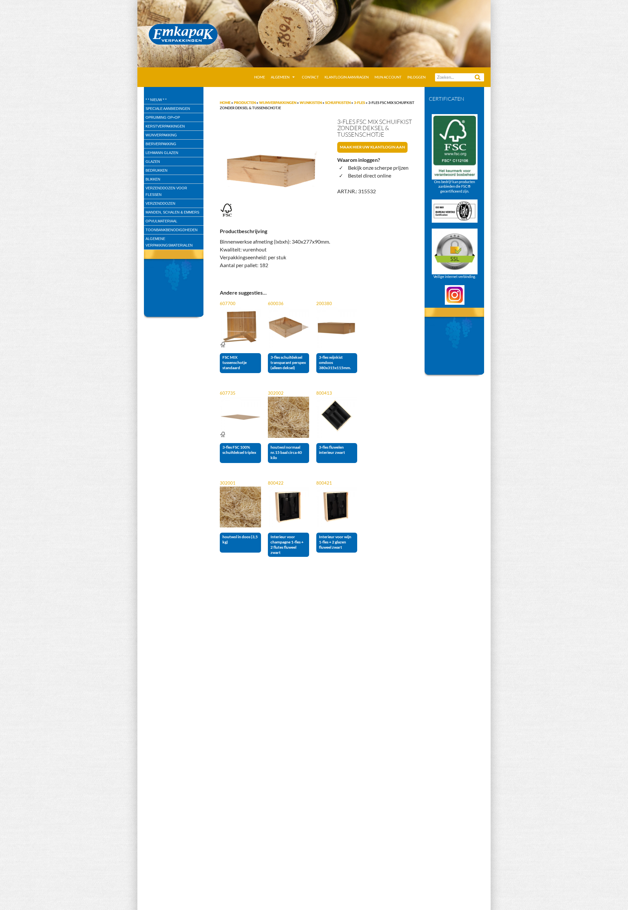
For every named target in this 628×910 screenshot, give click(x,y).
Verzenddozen (160, 203)
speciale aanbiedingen (168, 109)
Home (259, 77)
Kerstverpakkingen (165, 126)
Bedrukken (156, 170)
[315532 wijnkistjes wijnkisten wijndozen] (269, 168)
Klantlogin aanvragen (346, 77)
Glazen (153, 161)
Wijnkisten (311, 102)
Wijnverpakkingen (277, 102)
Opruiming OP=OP (163, 117)
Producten (245, 102)
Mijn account (388, 77)
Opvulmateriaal (161, 221)
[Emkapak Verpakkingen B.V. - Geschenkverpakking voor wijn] (314, 33)
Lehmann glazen (162, 153)
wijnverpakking (161, 135)
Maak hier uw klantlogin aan (372, 147)
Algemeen (280, 77)
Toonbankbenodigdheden (172, 230)
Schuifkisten (338, 102)
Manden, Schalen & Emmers (172, 212)
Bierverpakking (161, 144)
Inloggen (416, 77)
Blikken (153, 179)
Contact (310, 77)
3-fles (359, 102)
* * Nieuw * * (156, 100)
